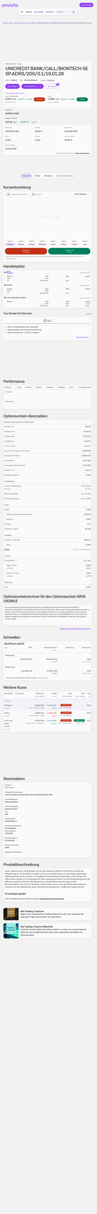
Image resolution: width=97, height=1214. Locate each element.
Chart (37, 176)
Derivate (17, 23)
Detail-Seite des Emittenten (52, 898)
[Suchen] (74, 12)
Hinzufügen (12, 86)
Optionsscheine (26, 23)
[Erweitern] (41, 86)
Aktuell (29, 12)
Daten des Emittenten (82, 153)
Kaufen (82, 99)
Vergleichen (31, 86)
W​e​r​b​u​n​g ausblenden (56, 41)
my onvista (38, 12)
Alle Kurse (48, 176)
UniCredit (50, 80)
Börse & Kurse (8, 23)
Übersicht (26, 176)
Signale (53, 86)
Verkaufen (39, 99)
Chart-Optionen (81, 194)
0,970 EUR (66, 705)
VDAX (7, 549)
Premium (50, 12)
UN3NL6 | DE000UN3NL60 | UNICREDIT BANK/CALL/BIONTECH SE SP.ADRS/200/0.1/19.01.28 (63, 23)
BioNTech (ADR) (12, 113)
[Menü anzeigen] (22, 12)
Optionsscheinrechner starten (74, 628)
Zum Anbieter (82, 337)
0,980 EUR (79, 720)
